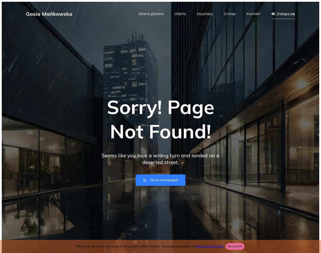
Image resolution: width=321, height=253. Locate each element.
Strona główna (151, 13)
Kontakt (254, 13)
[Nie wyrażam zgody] (315, 246)
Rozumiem (235, 246)
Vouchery (205, 13)
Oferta (180, 13)
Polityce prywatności (209, 246)
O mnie (230, 13)
